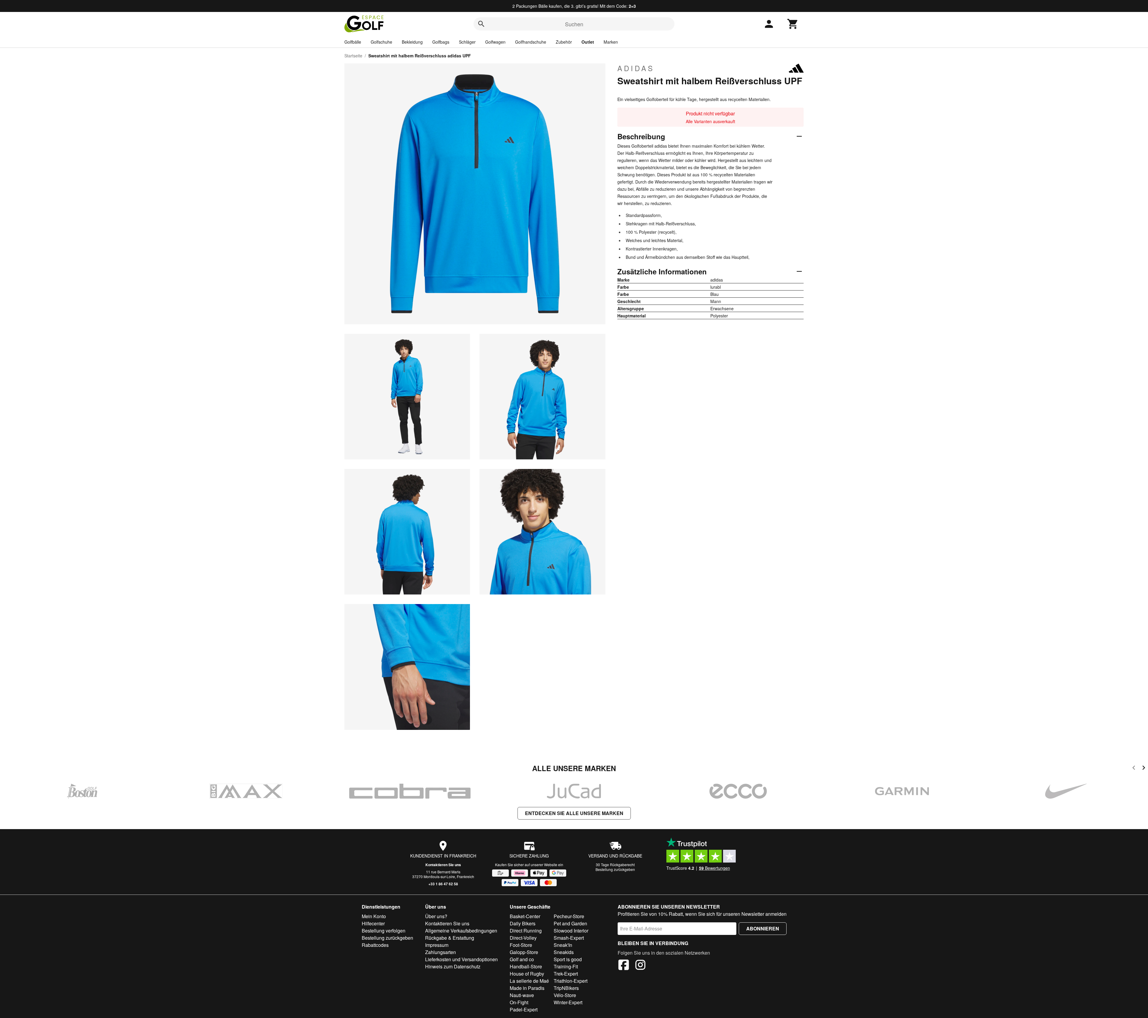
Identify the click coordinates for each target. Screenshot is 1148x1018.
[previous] (1133, 768)
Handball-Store (526, 966)
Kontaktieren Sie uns (443, 864)
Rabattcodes (375, 944)
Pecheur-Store (569, 916)
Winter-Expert (568, 1002)
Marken (611, 42)
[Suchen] (481, 23)
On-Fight (519, 1002)
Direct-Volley (523, 937)
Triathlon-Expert (570, 980)
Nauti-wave (522, 995)
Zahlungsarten (440, 952)
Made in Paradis (527, 988)
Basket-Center (525, 916)
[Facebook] (624, 966)
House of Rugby (527, 973)
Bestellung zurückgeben (615, 869)
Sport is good (568, 959)
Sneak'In (563, 944)
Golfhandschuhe (530, 42)
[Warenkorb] (793, 24)
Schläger (467, 42)
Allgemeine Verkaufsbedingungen (461, 930)
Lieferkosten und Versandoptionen (461, 959)
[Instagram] (640, 966)
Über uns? (436, 916)
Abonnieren (762, 928)
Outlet (587, 42)
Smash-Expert (569, 937)
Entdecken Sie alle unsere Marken (574, 813)
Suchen (574, 24)
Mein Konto (374, 916)
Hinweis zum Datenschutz (452, 966)
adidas (635, 68)
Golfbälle (352, 42)
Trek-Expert (566, 973)
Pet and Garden (570, 923)
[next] (1143, 768)
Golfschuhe (381, 42)
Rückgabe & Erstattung (449, 937)
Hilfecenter (373, 923)
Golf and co (522, 959)
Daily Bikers (522, 923)
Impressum (436, 944)
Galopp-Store (524, 952)
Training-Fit (566, 966)
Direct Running (526, 930)
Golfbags (440, 42)
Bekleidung (412, 42)
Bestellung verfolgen (383, 930)
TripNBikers (566, 988)
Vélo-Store (565, 995)
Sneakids (564, 952)
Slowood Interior (571, 930)
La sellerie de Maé (529, 980)
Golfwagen (495, 42)
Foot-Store (521, 944)
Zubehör (564, 42)
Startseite (353, 56)
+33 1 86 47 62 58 (443, 883)
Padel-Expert (524, 1009)
